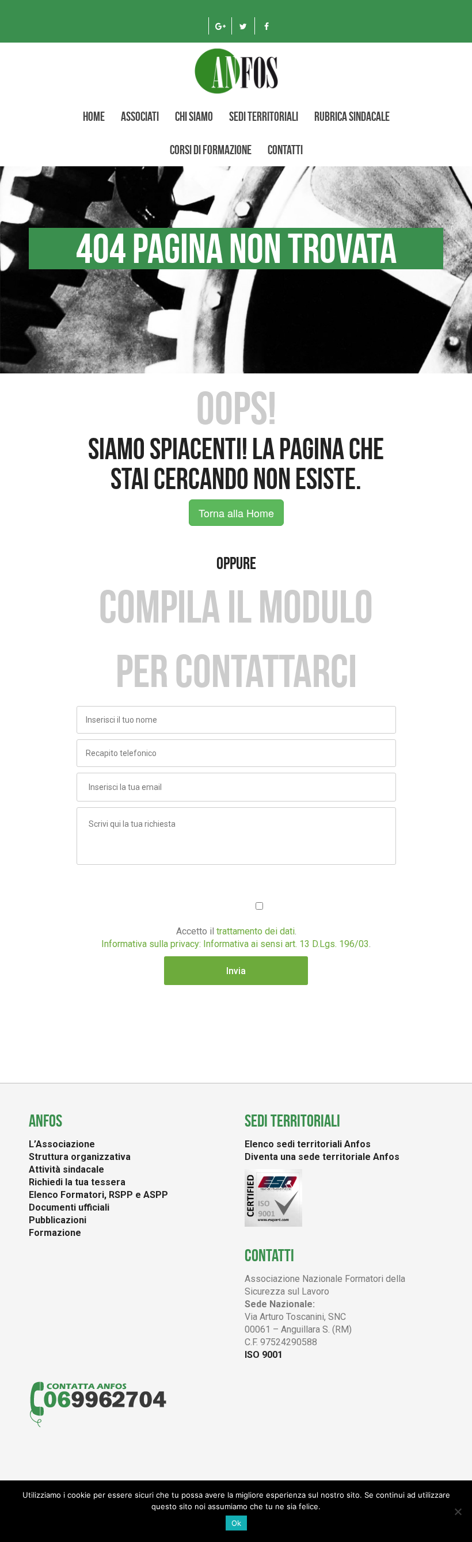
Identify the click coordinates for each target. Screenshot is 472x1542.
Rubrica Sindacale (352, 116)
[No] (457, 1511)
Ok (236, 1523)
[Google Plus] (220, 26)
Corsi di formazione (211, 150)
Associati (140, 116)
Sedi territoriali (263, 116)
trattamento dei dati (255, 931)
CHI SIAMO (194, 116)
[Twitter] (243, 26)
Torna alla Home (236, 512)
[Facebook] (266, 26)
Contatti (285, 150)
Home (94, 116)
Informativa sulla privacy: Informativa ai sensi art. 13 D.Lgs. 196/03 (235, 943)
